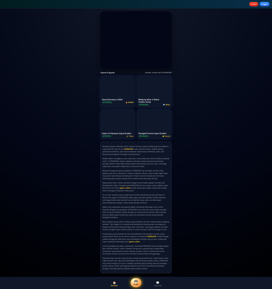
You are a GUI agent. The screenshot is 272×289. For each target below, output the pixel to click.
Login (264, 4)
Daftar (254, 4)
